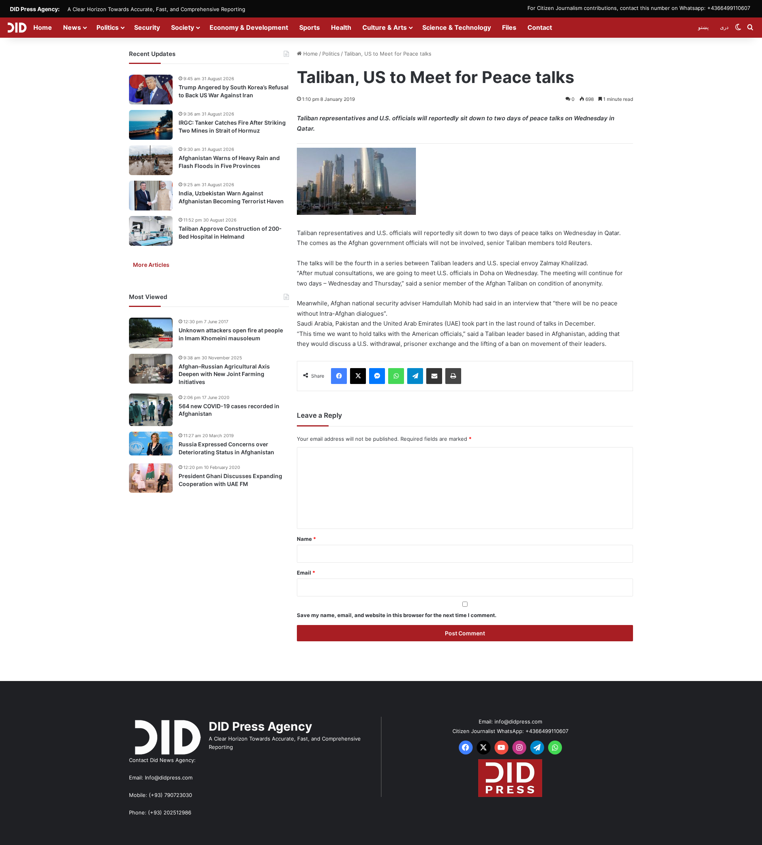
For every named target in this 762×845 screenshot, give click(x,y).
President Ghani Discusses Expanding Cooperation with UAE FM (230, 480)
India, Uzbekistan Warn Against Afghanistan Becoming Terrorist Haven (231, 197)
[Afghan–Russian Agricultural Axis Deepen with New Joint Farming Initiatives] (151, 369)
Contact (539, 27)
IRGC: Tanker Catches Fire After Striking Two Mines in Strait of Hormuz (232, 126)
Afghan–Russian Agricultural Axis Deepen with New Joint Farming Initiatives (224, 374)
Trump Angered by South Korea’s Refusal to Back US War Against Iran (234, 91)
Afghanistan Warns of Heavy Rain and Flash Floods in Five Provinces (229, 161)
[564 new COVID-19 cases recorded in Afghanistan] (151, 410)
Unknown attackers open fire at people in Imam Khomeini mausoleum (231, 334)
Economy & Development (249, 27)
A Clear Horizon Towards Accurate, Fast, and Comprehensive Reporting (156, 9)
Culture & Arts (384, 27)
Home (42, 27)
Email (306, 572)
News (72, 27)
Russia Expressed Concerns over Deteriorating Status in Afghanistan (226, 448)
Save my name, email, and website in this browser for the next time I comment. (396, 615)
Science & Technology (456, 27)
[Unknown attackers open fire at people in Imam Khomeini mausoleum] (151, 333)
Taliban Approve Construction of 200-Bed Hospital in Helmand (230, 232)
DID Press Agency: (35, 9)
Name (306, 539)
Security (147, 27)
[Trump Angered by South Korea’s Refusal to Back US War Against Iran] (151, 89)
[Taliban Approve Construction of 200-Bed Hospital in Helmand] (151, 231)
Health (341, 27)
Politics (107, 27)
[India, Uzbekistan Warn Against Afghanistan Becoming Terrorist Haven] (151, 195)
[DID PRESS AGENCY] (17, 27)
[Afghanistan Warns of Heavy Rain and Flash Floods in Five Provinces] (151, 160)
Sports (309, 27)
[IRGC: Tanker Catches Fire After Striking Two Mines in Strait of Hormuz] (151, 125)
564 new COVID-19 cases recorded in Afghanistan (229, 410)
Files (509, 27)
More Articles (151, 264)
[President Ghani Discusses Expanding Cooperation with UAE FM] (151, 478)
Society (182, 27)
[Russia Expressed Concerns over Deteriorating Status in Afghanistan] (151, 443)
